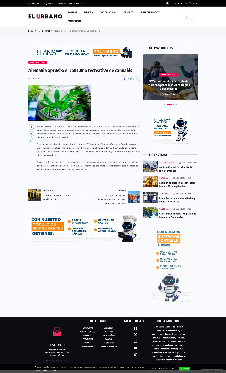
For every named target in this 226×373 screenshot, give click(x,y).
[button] (164, 104)
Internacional (44, 31)
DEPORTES (129, 12)
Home (30, 31)
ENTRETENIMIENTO (150, 12)
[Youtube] (135, 348)
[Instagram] (135, 341)
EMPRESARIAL (74, 21)
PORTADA (72, 12)
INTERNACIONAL (109, 12)
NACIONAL (89, 12)
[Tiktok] (135, 354)
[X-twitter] (135, 335)
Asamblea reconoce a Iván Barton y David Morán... (65, 3)
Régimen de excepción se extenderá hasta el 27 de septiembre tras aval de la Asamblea (168, 82)
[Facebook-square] (135, 328)
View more (53, 370)
